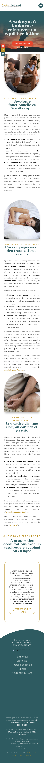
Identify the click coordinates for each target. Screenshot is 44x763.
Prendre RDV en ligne (22, 43)
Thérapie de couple (22, 664)
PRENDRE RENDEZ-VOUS (23, 610)
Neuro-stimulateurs (22, 672)
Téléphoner (23, 48)
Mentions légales (26, 755)
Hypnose (22, 668)
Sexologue (22, 660)
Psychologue (22, 656)
